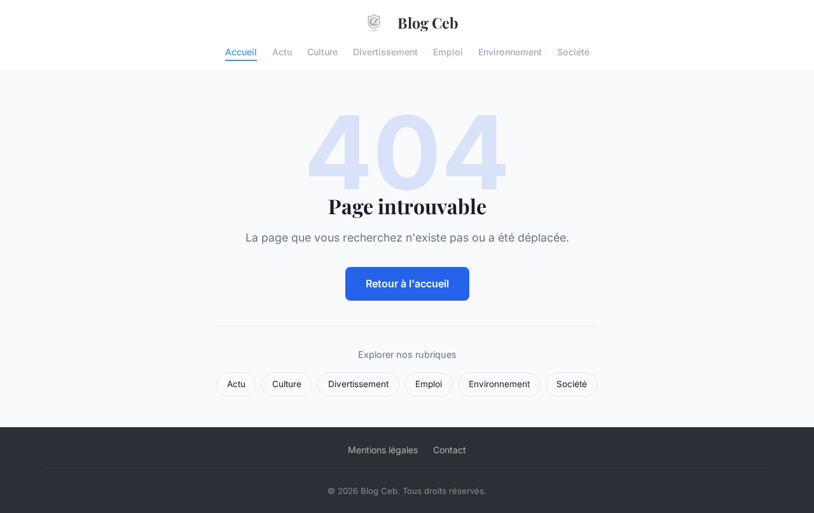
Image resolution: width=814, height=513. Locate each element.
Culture (322, 51)
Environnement (510, 51)
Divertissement (385, 51)
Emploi (448, 51)
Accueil (241, 51)
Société (573, 51)
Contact (449, 449)
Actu (282, 51)
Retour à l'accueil (407, 283)
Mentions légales (383, 449)
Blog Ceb (428, 22)
